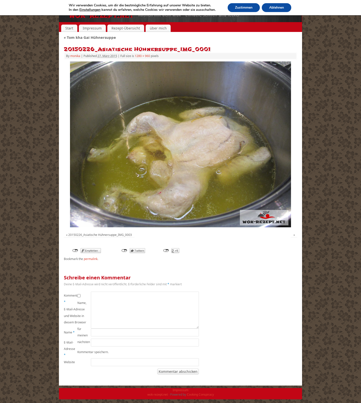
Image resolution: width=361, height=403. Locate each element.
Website (69, 362)
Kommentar (70, 298)
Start (69, 28)
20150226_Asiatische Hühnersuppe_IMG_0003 (100, 235)
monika (75, 56)
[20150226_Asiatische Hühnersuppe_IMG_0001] (180, 144)
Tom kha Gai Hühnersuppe (90, 37)
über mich (158, 28)
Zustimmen (243, 7)
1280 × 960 (142, 56)
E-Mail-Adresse (69, 348)
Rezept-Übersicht (125, 28)
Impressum (92, 28)
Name (69, 332)
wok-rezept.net (157, 394)
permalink (90, 259)
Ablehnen (276, 7)
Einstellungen (89, 10)
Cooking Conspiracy (200, 394)
